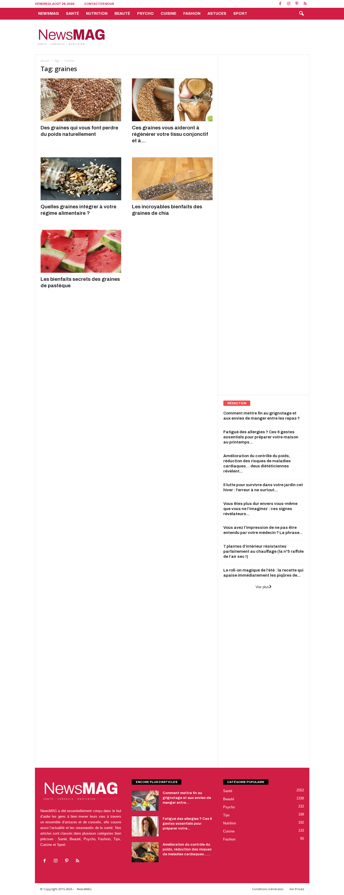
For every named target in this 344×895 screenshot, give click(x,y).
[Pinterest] (297, 4)
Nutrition (97, 14)
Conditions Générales (267, 889)
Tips (226, 815)
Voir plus (262, 587)
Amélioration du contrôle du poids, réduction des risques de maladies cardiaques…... (187, 849)
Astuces (216, 14)
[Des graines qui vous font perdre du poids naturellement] (81, 99)
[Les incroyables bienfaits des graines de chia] (172, 178)
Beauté (122, 14)
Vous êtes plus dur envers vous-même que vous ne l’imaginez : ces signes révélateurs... (260, 508)
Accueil (45, 61)
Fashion (191, 14)
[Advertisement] (211, 37)
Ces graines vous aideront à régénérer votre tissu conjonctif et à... (170, 134)
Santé (72, 14)
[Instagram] (288, 4)
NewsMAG (48, 14)
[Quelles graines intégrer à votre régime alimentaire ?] (81, 178)
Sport (240, 14)
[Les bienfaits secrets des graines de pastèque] (81, 251)
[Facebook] (280, 4)
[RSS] (305, 4)
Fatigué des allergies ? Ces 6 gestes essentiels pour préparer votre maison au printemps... (260, 437)
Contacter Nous (99, 3)
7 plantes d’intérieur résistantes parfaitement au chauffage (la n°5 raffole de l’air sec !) (263, 551)
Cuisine (168, 14)
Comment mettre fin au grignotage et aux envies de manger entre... (187, 798)
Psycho (145, 14)
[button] (301, 14)
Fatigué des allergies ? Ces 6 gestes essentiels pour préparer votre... (187, 823)
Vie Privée (296, 889)
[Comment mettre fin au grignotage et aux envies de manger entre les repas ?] (145, 801)
